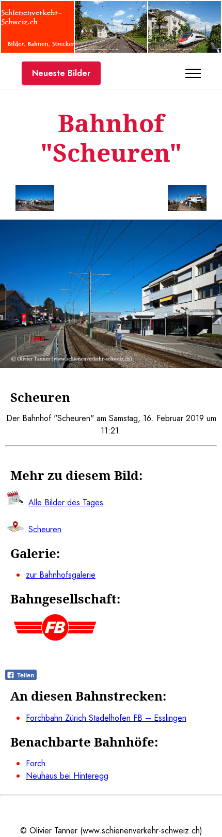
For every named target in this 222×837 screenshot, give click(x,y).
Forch (35, 763)
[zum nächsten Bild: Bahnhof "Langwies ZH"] (187, 199)
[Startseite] (37, 50)
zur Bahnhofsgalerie (61, 575)
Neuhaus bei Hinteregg (67, 776)
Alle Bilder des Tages (65, 502)
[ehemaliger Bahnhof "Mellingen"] (111, 50)
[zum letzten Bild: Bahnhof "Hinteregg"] (34, 199)
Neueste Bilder (61, 73)
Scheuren (44, 529)
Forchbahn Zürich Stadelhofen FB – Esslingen (106, 718)
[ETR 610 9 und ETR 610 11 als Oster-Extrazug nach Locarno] (184, 50)
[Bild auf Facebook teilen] (21, 677)
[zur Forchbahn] (55, 638)
